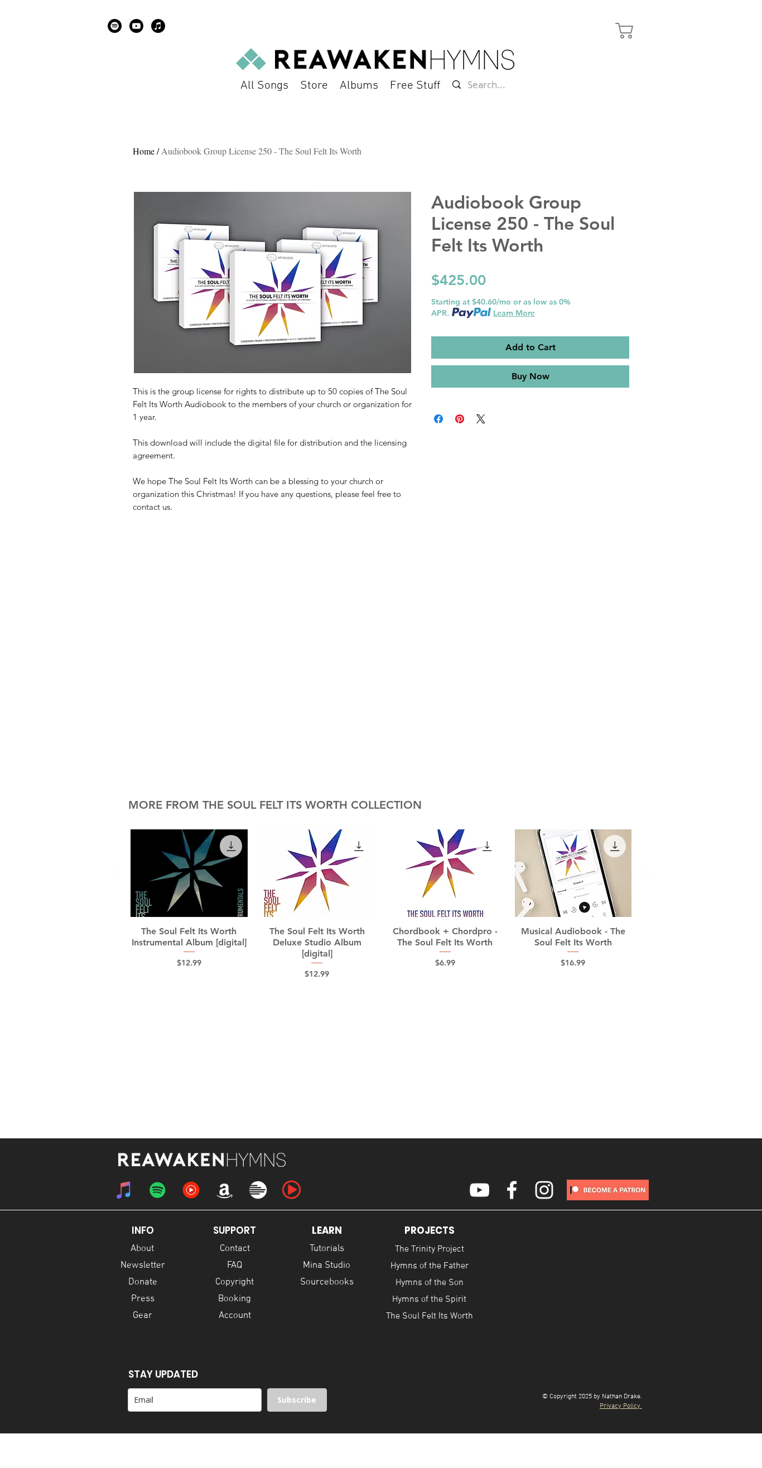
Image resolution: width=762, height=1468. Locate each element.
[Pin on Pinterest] (459, 419)
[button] (415, 85)
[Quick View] (189, 873)
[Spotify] (115, 26)
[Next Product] (647, 873)
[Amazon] (225, 1190)
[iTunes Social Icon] (124, 1190)
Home (144, 151)
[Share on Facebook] (438, 419)
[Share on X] (481, 419)
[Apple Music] (158, 26)
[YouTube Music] (191, 1190)
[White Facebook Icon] (512, 1190)
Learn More (514, 313)
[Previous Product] (114, 873)
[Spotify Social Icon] (158, 1190)
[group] (381, 905)
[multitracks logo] (258, 1190)
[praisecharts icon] (291, 1190)
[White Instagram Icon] (544, 1190)
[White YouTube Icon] (479, 1190)
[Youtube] (136, 26)
